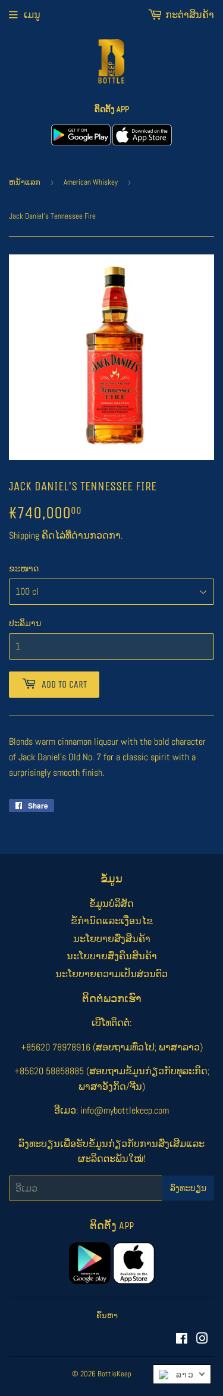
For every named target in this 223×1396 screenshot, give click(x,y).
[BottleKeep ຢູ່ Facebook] (181, 1339)
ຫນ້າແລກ (24, 182)
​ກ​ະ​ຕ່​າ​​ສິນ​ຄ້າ (189, 14)
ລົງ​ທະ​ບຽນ (188, 1188)
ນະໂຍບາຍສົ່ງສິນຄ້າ (111, 938)
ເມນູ (32, 14)
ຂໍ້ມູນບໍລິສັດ (111, 903)
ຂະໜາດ (24, 568)
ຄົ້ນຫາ (107, 1315)
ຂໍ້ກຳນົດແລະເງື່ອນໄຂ (112, 921)
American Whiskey (91, 182)
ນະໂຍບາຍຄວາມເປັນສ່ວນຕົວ (111, 974)
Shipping (24, 535)
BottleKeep (114, 1374)
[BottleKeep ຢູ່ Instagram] (202, 1339)
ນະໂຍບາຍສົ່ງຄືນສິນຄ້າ (112, 956)
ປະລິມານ (25, 623)
